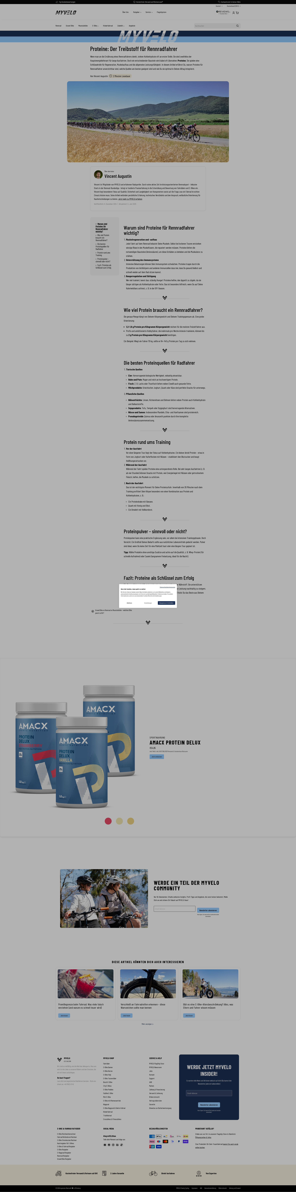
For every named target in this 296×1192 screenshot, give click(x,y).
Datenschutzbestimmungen (167, 587)
